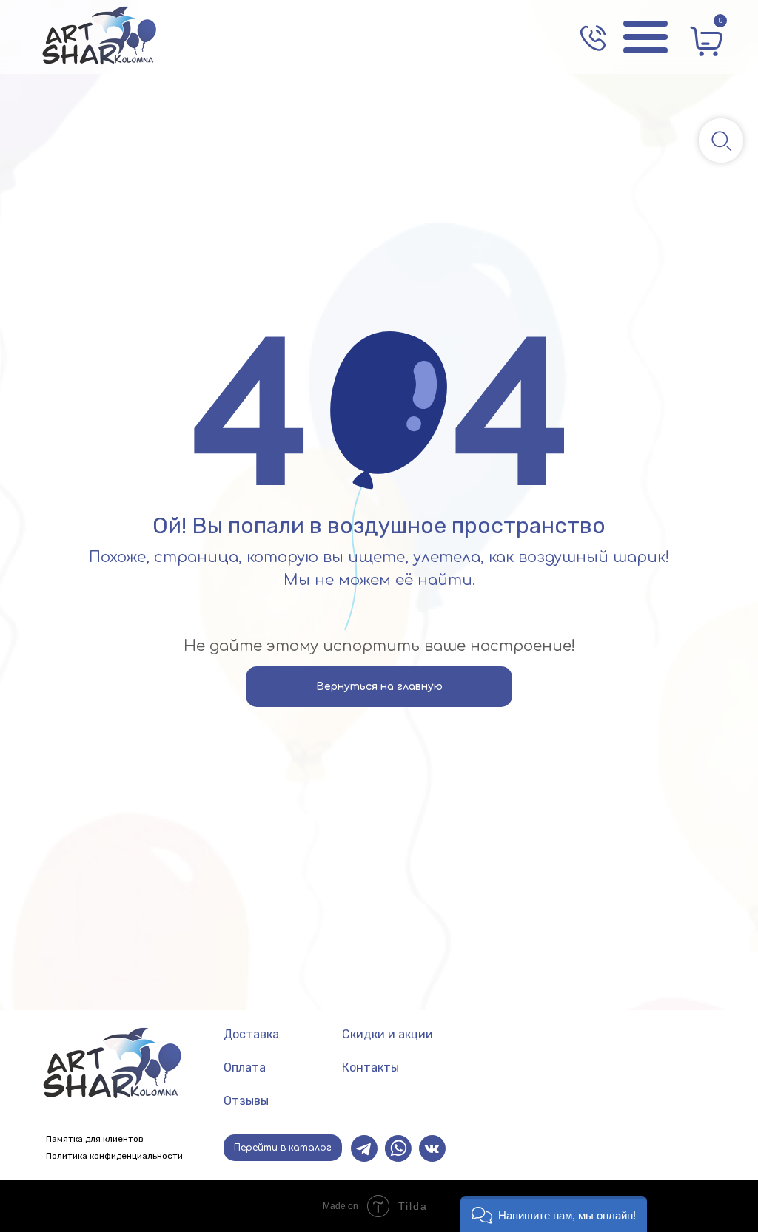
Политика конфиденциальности (114, 1156)
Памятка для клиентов (95, 1139)
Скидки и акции (387, 1034)
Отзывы (246, 1101)
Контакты (370, 1067)
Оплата (245, 1067)
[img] (99, 37)
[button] (553, 1214)
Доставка (251, 1034)
